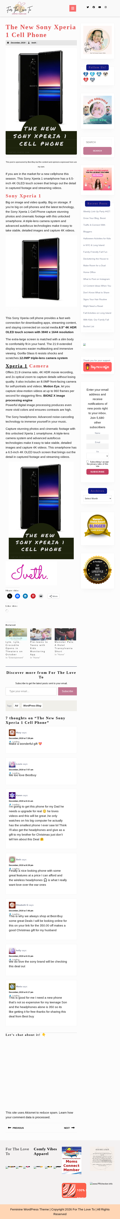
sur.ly (69, 1195)
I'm (97, 452)
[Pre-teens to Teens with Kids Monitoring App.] (41, 634)
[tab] (73, 8)
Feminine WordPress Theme (29, 1209)
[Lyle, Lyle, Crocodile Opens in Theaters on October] (16, 634)
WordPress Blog (32, 705)
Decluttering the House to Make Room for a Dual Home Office (95, 265)
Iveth (34, 43)
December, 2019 (18, 43)
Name (97, 433)
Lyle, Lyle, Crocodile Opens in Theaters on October (14, 648)
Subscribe (67, 691)
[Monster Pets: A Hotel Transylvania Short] (65, 634)
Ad (16, 705)
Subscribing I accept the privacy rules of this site (98, 464)
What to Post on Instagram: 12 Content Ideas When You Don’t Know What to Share (97, 286)
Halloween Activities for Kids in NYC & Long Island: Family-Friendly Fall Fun (97, 245)
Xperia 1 (17, 366)
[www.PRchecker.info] (101, 1183)
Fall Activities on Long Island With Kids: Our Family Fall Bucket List (97, 320)
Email (97, 442)
